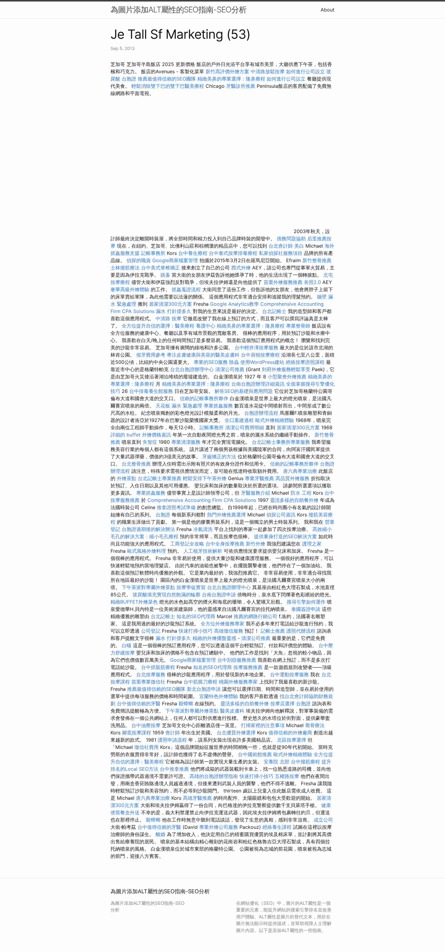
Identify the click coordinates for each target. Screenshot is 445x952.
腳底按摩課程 (136, 733)
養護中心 (205, 326)
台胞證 (129, 79)
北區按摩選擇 (292, 740)
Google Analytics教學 (234, 304)
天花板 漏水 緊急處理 (179, 406)
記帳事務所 (153, 253)
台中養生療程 (193, 253)
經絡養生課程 (277, 827)
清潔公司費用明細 (244, 427)
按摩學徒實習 (191, 587)
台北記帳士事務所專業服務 (281, 442)
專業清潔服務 (185, 442)
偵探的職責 (139, 260)
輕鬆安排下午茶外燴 (204, 478)
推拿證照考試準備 (177, 507)
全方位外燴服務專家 (223, 624)
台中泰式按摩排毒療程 (234, 253)
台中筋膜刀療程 (201, 682)
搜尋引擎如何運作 (306, 602)
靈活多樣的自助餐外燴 (294, 500)
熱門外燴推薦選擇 (227, 515)
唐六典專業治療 (300, 471)
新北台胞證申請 (204, 689)
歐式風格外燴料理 (147, 551)
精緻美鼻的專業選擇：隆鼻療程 (231, 79)
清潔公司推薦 (229, 369)
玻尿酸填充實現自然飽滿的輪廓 (166, 594)
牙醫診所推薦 (240, 86)
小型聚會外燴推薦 (287, 377)
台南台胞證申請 (219, 594)
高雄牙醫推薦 (197, 798)
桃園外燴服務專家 (238, 682)
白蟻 (126, 645)
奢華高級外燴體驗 (129, 289)
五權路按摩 (287, 776)
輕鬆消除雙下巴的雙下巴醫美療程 (167, 86)
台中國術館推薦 (255, 754)
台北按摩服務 (150, 674)
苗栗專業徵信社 (148, 682)
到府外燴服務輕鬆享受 (286, 369)
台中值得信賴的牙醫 (138, 703)
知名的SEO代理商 (195, 616)
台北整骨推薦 (136, 464)
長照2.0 (312, 282)
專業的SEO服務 (211, 362)
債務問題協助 (291, 239)
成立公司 (323, 820)
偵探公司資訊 (280, 515)
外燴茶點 (126, 478)
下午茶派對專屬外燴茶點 (148, 587)
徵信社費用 (146, 747)
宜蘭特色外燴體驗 (218, 696)
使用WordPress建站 (262, 362)
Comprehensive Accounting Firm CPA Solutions (201, 500)
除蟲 (234, 362)
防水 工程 (301, 493)
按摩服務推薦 (248, 667)
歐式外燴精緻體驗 (274, 420)
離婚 (160, 834)
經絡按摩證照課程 (306, 362)
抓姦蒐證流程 (186, 289)
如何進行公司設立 (305, 71)
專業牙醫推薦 (259, 478)
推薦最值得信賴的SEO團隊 (167, 79)
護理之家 (311, 544)
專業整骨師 (298, 326)
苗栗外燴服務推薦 (283, 282)
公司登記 (150, 631)
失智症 (150, 442)
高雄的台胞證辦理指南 (214, 776)
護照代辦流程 (300, 631)
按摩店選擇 (283, 703)
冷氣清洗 (203, 529)
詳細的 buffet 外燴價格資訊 (140, 435)
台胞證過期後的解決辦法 (148, 529)
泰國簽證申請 (305, 609)
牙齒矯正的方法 (219, 456)
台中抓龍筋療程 (158, 667)
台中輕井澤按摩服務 (257, 347)
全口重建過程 (239, 420)
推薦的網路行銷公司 (255, 616)
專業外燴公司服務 (219, 827)
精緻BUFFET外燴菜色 (134, 602)
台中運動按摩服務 (290, 674)
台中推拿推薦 (174, 769)
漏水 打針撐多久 (173, 311)
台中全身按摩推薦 (225, 544)
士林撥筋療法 (125, 268)
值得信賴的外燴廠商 (290, 733)
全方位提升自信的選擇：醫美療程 (158, 326)
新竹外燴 (255, 544)
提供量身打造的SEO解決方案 (285, 536)
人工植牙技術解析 (202, 551)
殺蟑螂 (186, 703)
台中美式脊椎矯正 (161, 268)
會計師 (172, 733)
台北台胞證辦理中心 (192, 369)
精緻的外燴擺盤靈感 (214, 638)
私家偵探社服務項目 (280, 253)
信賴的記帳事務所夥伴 (204, 398)
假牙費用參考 (150, 355)
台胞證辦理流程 (261, 413)
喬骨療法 (315, 725)
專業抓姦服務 (218, 406)
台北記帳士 (274, 311)
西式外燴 (241, 268)
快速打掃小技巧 (196, 631)
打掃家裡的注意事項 (263, 725)
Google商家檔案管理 (175, 260)
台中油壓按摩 (146, 725)
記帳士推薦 (273, 631)
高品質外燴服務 (292, 478)
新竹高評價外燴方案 (227, 71)
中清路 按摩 (168, 318)
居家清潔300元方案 (170, 304)
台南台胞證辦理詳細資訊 (258, 384)
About (328, 10)
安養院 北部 (276, 762)
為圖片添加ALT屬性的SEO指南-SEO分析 (178, 9)
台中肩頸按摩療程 (261, 355)
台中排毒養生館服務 (151, 391)
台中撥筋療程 (306, 762)
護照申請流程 (172, 740)
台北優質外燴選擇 (236, 733)
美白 (299, 246)
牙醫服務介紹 (255, 493)
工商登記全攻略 (187, 544)
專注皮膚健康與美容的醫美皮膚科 (203, 355)
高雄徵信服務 (228, 631)
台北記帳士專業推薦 (159, 478)
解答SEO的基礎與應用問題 (244, 391)
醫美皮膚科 (232, 711)
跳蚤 (165, 275)
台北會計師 (281, 246)
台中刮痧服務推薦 (237, 660)
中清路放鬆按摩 (268, 71)
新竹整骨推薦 (316, 260)
